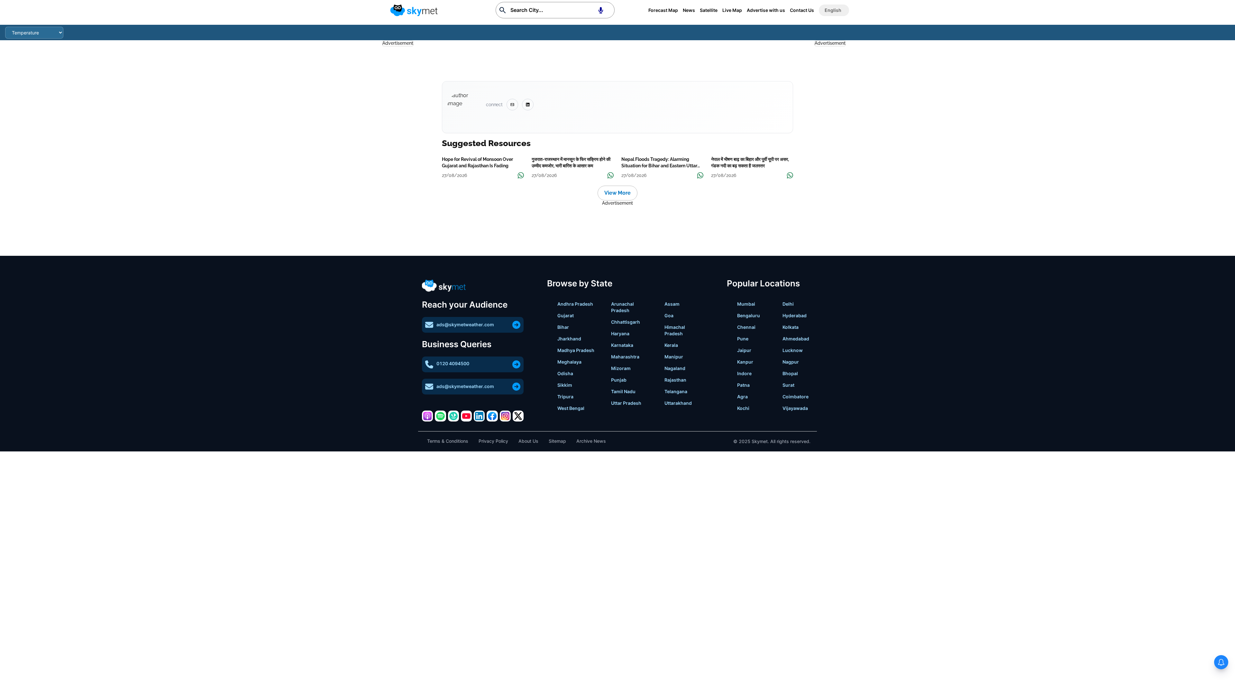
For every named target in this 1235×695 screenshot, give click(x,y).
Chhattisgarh (625, 322)
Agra (742, 396)
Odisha (565, 373)
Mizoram (621, 368)
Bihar (563, 327)
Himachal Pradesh (674, 330)
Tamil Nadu (623, 391)
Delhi (788, 304)
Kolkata (790, 327)
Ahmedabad (795, 338)
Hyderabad (794, 315)
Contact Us (802, 10)
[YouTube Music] (466, 416)
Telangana (675, 391)
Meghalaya (569, 362)
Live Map (732, 10)
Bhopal (790, 373)
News (689, 10)
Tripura (565, 396)
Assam (672, 304)
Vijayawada (795, 408)
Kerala (671, 345)
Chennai (746, 327)
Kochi (743, 408)
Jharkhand (569, 338)
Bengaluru (748, 315)
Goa (668, 315)
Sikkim (564, 385)
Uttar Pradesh (626, 403)
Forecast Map (663, 10)
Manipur (673, 356)
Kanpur (745, 362)
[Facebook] (492, 416)
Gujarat (565, 315)
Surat (788, 385)
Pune (742, 338)
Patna (743, 385)
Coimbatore (795, 396)
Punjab (619, 380)
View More (617, 193)
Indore (744, 373)
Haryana (620, 333)
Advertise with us (766, 10)
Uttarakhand (678, 403)
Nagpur (790, 362)
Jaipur (744, 350)
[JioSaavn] (453, 416)
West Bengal (570, 408)
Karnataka (622, 345)
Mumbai (746, 304)
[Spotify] (440, 416)
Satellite (709, 10)
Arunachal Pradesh (622, 307)
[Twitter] (518, 416)
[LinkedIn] (479, 416)
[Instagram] (505, 416)
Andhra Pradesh (575, 304)
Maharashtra (625, 356)
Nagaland (674, 368)
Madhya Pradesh (575, 350)
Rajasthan (675, 380)
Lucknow (792, 350)
